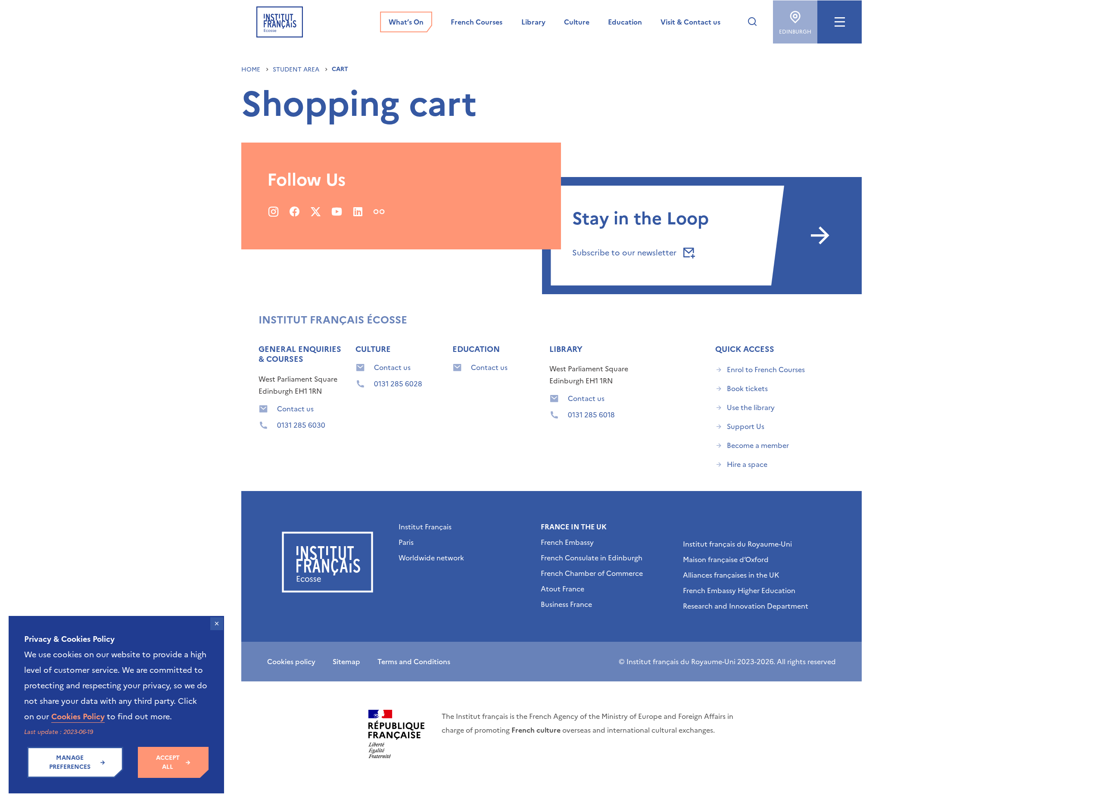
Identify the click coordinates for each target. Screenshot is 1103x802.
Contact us (295, 408)
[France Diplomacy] (396, 733)
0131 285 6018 (591, 414)
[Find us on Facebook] (294, 211)
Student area (297, 69)
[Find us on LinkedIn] (358, 211)
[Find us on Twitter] (315, 211)
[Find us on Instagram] (273, 211)
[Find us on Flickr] (379, 211)
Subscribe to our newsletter (625, 252)
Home (251, 69)
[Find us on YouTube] (336, 211)
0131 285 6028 (398, 383)
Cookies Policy (78, 716)
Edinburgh (795, 32)
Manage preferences (69, 762)
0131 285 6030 (301, 425)
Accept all (168, 762)
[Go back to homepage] (279, 22)
